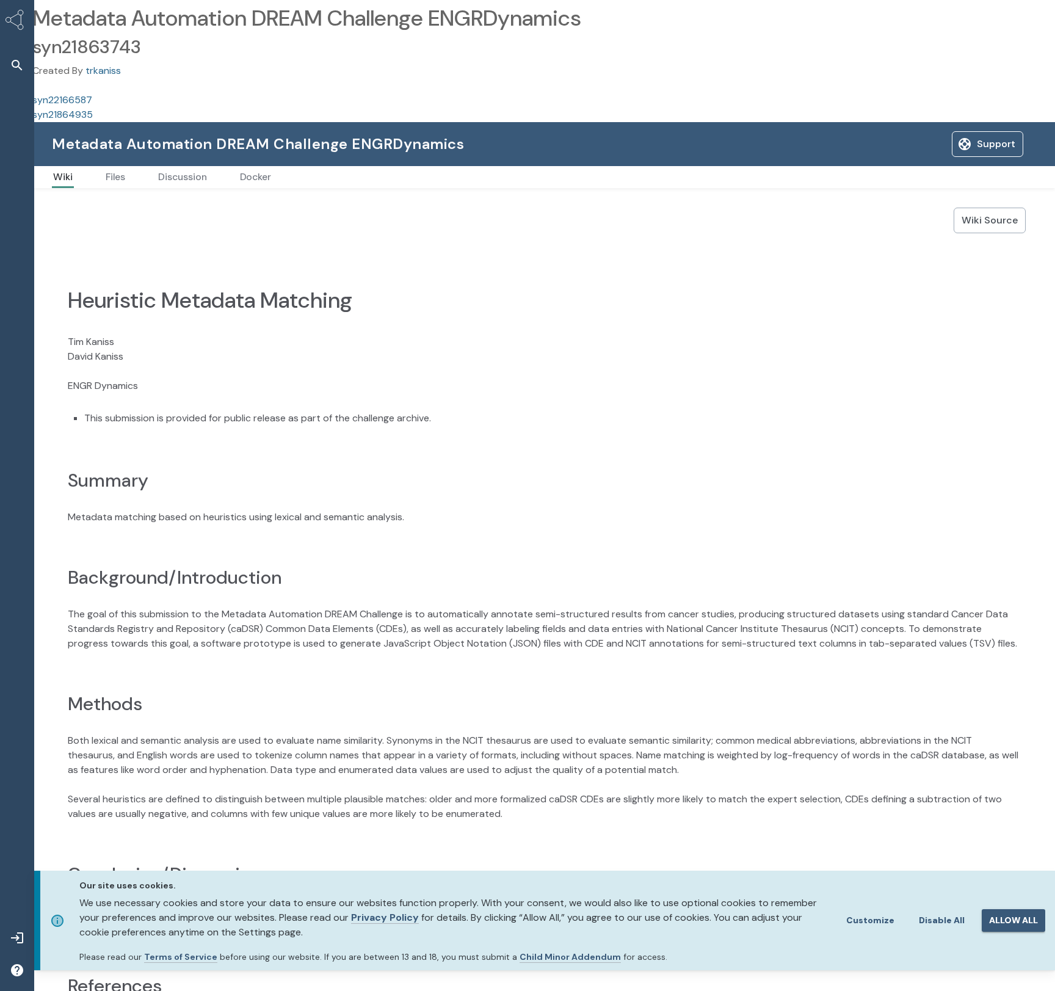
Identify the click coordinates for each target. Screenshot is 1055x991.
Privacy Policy (385, 917)
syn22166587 (62, 99)
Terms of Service (180, 956)
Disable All (942, 920)
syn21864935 (62, 114)
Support (904, 143)
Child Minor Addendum (570, 956)
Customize (870, 920)
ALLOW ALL (1013, 920)
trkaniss (103, 70)
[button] (17, 65)
